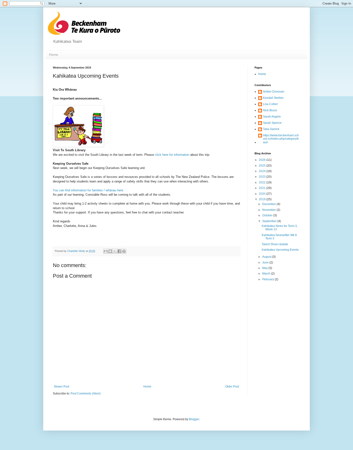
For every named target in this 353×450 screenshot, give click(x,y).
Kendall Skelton (273, 98)
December (269, 204)
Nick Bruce (270, 110)
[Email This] (105, 251)
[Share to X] (114, 251)
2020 (262, 193)
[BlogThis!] (110, 251)
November (269, 210)
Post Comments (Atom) (86, 393)
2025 (262, 165)
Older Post (232, 386)
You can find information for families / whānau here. (88, 190)
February (268, 279)
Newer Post (61, 386)
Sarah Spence (272, 123)
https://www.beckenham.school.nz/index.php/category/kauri (281, 139)
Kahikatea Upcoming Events (280, 249)
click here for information (172, 154)
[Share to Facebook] (119, 251)
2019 (262, 199)
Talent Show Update (275, 244)
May (265, 268)
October (267, 215)
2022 (262, 182)
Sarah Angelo (272, 116)
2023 (262, 176)
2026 (262, 160)
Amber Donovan (273, 91)
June (265, 262)
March (266, 273)
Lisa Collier (270, 104)
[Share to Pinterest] (124, 251)
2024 (262, 171)
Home (53, 54)
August (267, 256)
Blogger (194, 419)
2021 (262, 188)
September (269, 221)
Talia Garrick (271, 129)
